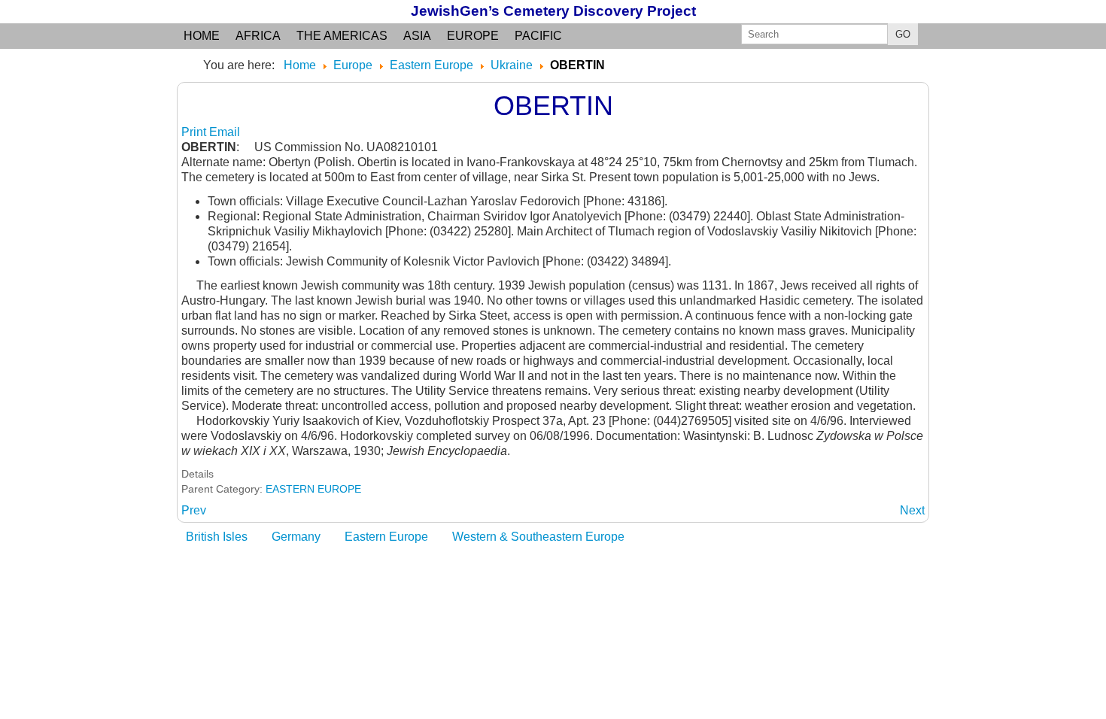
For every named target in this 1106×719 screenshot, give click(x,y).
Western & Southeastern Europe (538, 536)
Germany (296, 536)
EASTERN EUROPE (313, 489)
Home (202, 35)
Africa (258, 35)
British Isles (217, 536)
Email (224, 132)
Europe (473, 35)
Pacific (538, 35)
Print (195, 132)
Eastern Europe (386, 536)
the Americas (341, 35)
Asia (417, 35)
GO (902, 34)
